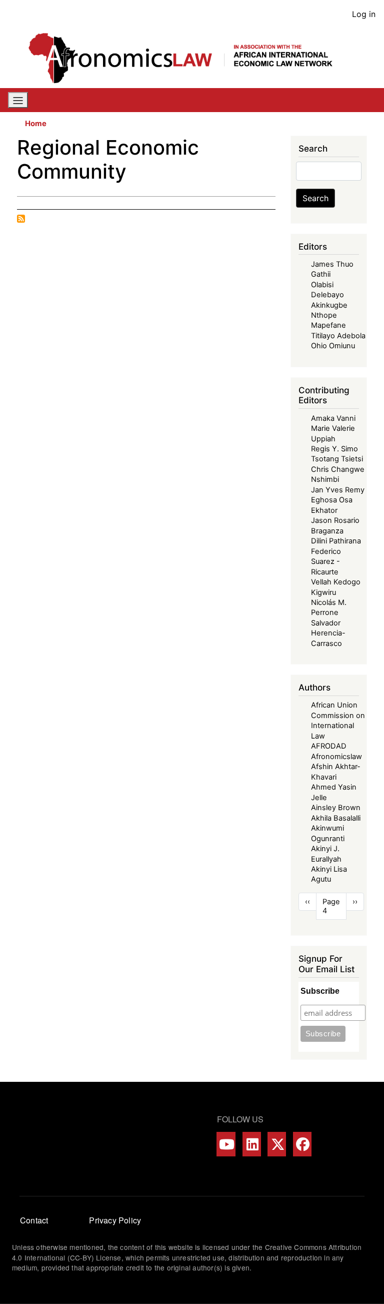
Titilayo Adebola (338, 335)
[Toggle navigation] (18, 100)
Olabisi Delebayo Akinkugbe (329, 295)
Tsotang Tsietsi (337, 458)
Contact (34, 1220)
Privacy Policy (115, 1220)
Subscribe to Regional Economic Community (21, 219)
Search (315, 198)
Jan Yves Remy (337, 489)
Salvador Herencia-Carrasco (328, 633)
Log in (364, 14)
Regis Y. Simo (334, 448)
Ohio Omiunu (333, 345)
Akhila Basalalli (335, 818)
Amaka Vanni (333, 418)
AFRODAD (328, 746)
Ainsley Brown (335, 807)
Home (35, 123)
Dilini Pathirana (336, 540)
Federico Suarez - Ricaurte (326, 561)
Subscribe (320, 991)
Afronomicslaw (336, 756)
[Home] (188, 58)
